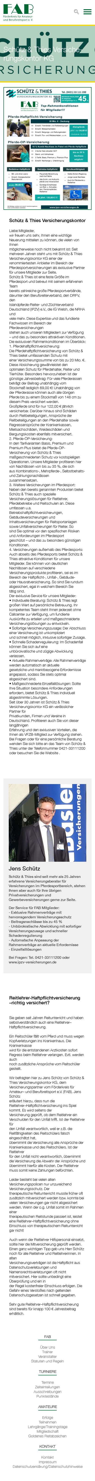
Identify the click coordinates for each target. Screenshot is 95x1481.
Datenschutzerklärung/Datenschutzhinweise (48, 1466)
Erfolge (47, 1417)
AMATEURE (47, 1407)
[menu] (87, 11)
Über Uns (47, 1347)
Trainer (47, 1352)
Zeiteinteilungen (47, 1387)
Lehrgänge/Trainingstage (47, 1427)
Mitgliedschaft (48, 1431)
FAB (47, 1336)
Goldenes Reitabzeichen (47, 1436)
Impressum (47, 1462)
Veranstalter (47, 1356)
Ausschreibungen (48, 1391)
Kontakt (47, 1457)
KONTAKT (47, 1446)
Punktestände (47, 1396)
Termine (48, 1382)
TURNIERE (47, 1371)
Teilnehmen (47, 1422)
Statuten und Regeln (47, 1361)
